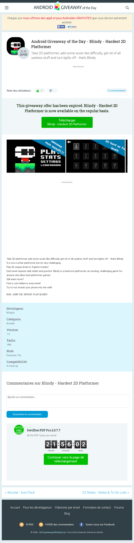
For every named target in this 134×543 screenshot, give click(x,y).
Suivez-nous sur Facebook (100, 524)
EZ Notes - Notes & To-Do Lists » (106, 492)
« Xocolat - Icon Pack (20, 492)
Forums (119, 507)
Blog (67, 513)
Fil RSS (29, 524)
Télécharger (67, 122)
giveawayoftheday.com (55, 532)
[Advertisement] (80, 76)
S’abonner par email (67, 507)
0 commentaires (117, 90)
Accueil (15, 507)
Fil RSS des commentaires (59, 524)
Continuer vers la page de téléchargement (66, 459)
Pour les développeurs (37, 507)
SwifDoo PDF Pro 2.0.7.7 (43, 430)
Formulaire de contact (97, 507)
